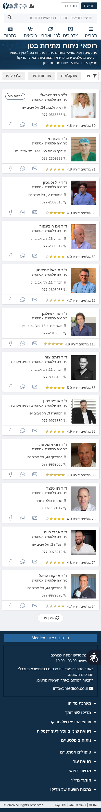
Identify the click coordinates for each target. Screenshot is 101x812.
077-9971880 (52, 421)
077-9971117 (52, 508)
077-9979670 (52, 595)
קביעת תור (15, 96)
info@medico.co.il (70, 688)
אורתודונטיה (41, 76)
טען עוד (48, 618)
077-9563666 (52, 115)
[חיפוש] (9, 18)
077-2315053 (52, 333)
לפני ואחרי (51, 35)
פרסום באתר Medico (50, 638)
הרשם (89, 6)
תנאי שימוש (77, 805)
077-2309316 (52, 202)
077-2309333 (52, 158)
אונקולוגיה (69, 76)
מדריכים (70, 35)
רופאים (30, 35)
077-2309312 (52, 246)
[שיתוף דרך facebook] (10, 125)
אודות (93, 805)
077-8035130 (52, 377)
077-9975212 (52, 552)
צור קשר (60, 805)
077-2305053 (52, 290)
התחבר (70, 6)
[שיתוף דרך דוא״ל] (34, 125)
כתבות (10, 35)
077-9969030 (52, 464)
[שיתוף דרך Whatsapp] (22, 125)
